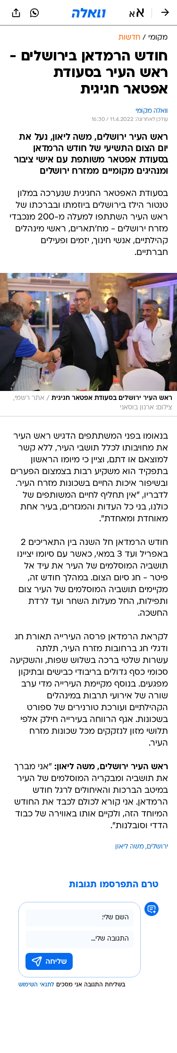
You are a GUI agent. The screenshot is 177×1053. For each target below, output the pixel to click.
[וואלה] (89, 12)
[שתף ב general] (16, 13)
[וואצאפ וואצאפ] (34, 12)
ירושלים (157, 847)
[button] (136, 12)
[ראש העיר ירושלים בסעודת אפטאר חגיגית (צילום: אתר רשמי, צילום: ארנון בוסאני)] (88, 344)
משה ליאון (129, 847)
